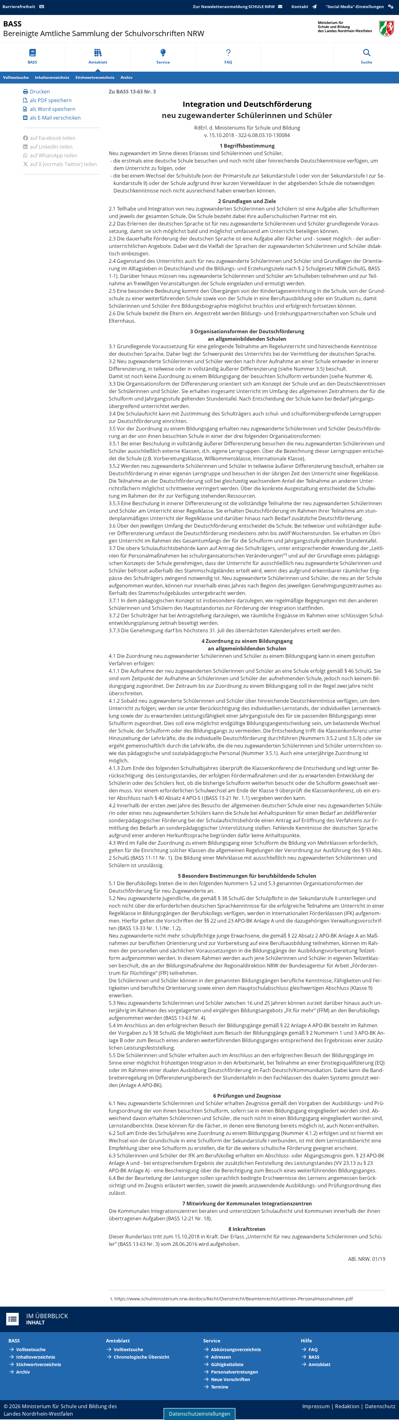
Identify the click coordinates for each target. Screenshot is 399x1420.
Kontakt (300, 6)
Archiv (126, 77)
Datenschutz (380, 1406)
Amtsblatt (98, 62)
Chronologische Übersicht (141, 1357)
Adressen (221, 1357)
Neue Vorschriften (230, 1379)
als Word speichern (52, 109)
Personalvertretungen (234, 1372)
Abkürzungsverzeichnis (236, 1349)
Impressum (316, 1406)
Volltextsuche (16, 77)
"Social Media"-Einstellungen (355, 6)
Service (163, 62)
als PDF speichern (51, 100)
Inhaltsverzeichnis (52, 77)
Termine (219, 1387)
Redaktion (347, 1406)
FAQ (228, 62)
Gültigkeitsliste (227, 1364)
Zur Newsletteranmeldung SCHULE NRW (234, 6)
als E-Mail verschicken (55, 117)
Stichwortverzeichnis (94, 77)
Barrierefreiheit (19, 6)
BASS (32, 62)
